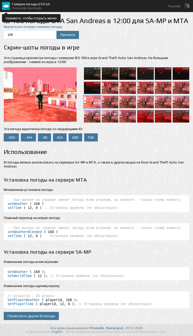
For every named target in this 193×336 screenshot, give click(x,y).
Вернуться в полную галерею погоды (33, 27)
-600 (11, 137)
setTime (15, 208)
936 (91, 137)
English (57, 331)
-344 (28, 137)
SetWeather (18, 272)
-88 (44, 137)
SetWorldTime (20, 276)
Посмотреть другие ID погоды (31, 316)
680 (75, 137)
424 (60, 137)
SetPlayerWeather (24, 300)
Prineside (96, 328)
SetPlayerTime (21, 304)
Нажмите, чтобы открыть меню (31, 18)
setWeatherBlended (25, 232)
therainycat (114, 328)
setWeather (18, 204)
